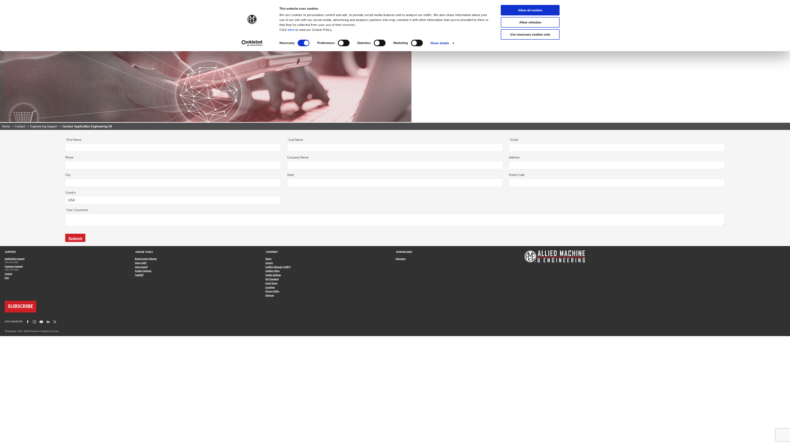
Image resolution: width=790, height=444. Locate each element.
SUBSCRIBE (20, 306)
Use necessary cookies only (530, 34)
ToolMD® (139, 275)
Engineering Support (43, 126)
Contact (20, 126)
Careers (269, 263)
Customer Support (14, 266)
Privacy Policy (272, 291)
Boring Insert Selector (146, 259)
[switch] (344, 43)
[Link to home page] (555, 254)
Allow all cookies (530, 10)
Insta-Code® (141, 263)
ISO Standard (272, 279)
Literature (400, 259)
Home (6, 126)
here (291, 29)
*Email (513, 140)
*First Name (73, 140)
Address (514, 157)
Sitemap (269, 295)
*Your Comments (76, 210)
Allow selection (530, 22)
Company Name (298, 157)
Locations (270, 287)
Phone (69, 157)
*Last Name (295, 140)
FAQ (7, 278)
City (67, 175)
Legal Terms (271, 283)
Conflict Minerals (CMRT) (278, 267)
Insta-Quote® (141, 267)
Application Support (14, 259)
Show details (439, 43)
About (268, 259)
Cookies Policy (272, 271)
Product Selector (143, 271)
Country (70, 192)
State (290, 175)
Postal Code (517, 175)
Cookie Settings (273, 275)
